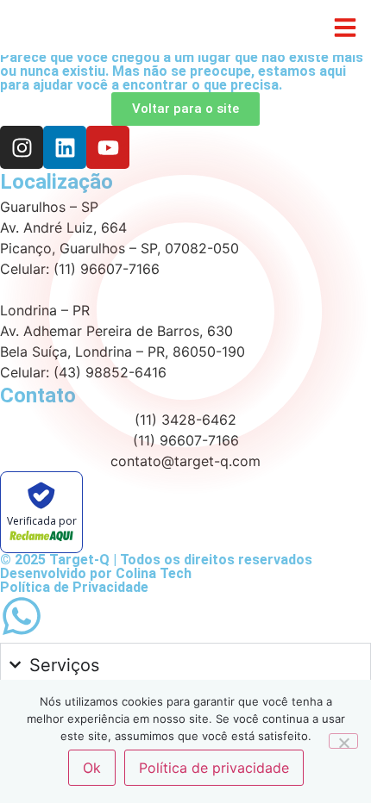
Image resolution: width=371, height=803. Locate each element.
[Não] (343, 741)
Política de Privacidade (74, 587)
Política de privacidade (214, 767)
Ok (92, 767)
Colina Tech (154, 573)
